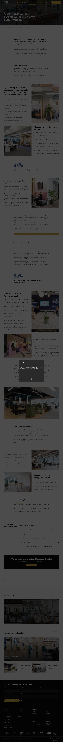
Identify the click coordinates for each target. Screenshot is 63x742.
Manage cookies (25, 378)
